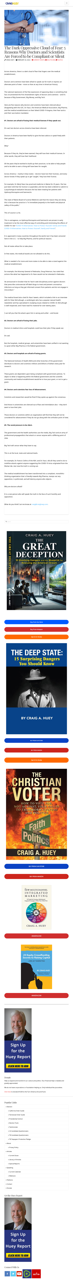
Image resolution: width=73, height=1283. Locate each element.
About (9, 1143)
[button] (67, 3)
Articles (9, 1151)
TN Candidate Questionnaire (18, 1135)
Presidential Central (16, 1119)
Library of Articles (15, 1160)
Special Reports (14, 1164)
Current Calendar (15, 1172)
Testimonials (13, 1127)
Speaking (10, 1168)
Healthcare (50, 60)
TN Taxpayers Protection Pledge (20, 1139)
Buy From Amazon (36, 629)
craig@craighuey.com (40, 504)
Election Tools (14, 1123)
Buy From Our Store (36, 622)
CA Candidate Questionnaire (18, 1131)
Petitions (10, 1180)
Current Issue (13, 1155)
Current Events (39, 60)
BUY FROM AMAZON (36, 750)
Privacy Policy (13, 1147)
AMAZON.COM (36, 936)
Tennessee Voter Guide (17, 1115)
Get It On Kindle (36, 637)
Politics (60, 60)
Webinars (12, 1176)
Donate (9, 1188)
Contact (9, 1184)
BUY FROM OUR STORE (36, 740)
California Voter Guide (16, 1111)
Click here (7, 1092)
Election (9, 1107)
